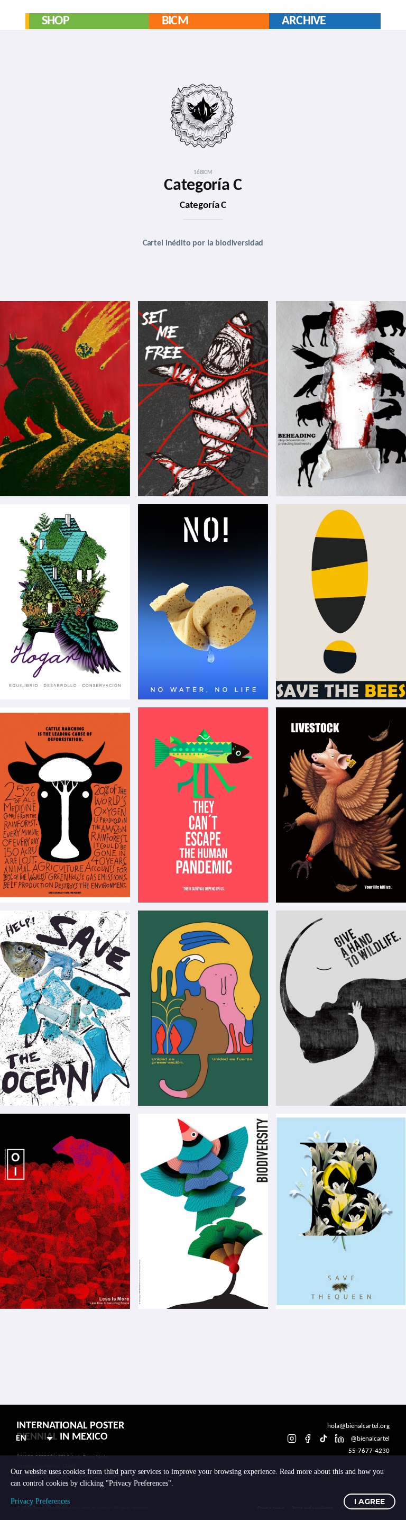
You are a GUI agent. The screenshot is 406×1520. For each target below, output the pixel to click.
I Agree (369, 1501)
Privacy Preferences (40, 1501)
